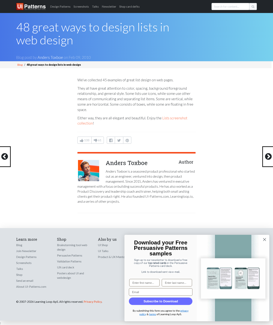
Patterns (60, 6)
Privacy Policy (93, 301)
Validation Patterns (69, 261)
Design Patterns (26, 257)
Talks (95, 6)
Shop (19, 274)
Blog (20, 64)
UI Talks (103, 251)
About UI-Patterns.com (31, 286)
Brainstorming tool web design (72, 247)
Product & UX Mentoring (114, 257)
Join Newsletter (26, 251)
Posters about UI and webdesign (70, 275)
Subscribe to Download (161, 301)
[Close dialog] (264, 239)
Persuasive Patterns (69, 255)
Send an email (24, 280)
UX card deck (65, 267)
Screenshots (81, 6)
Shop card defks (129, 6)
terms (152, 314)
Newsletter (109, 6)
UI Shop (103, 245)
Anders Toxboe (50, 57)
